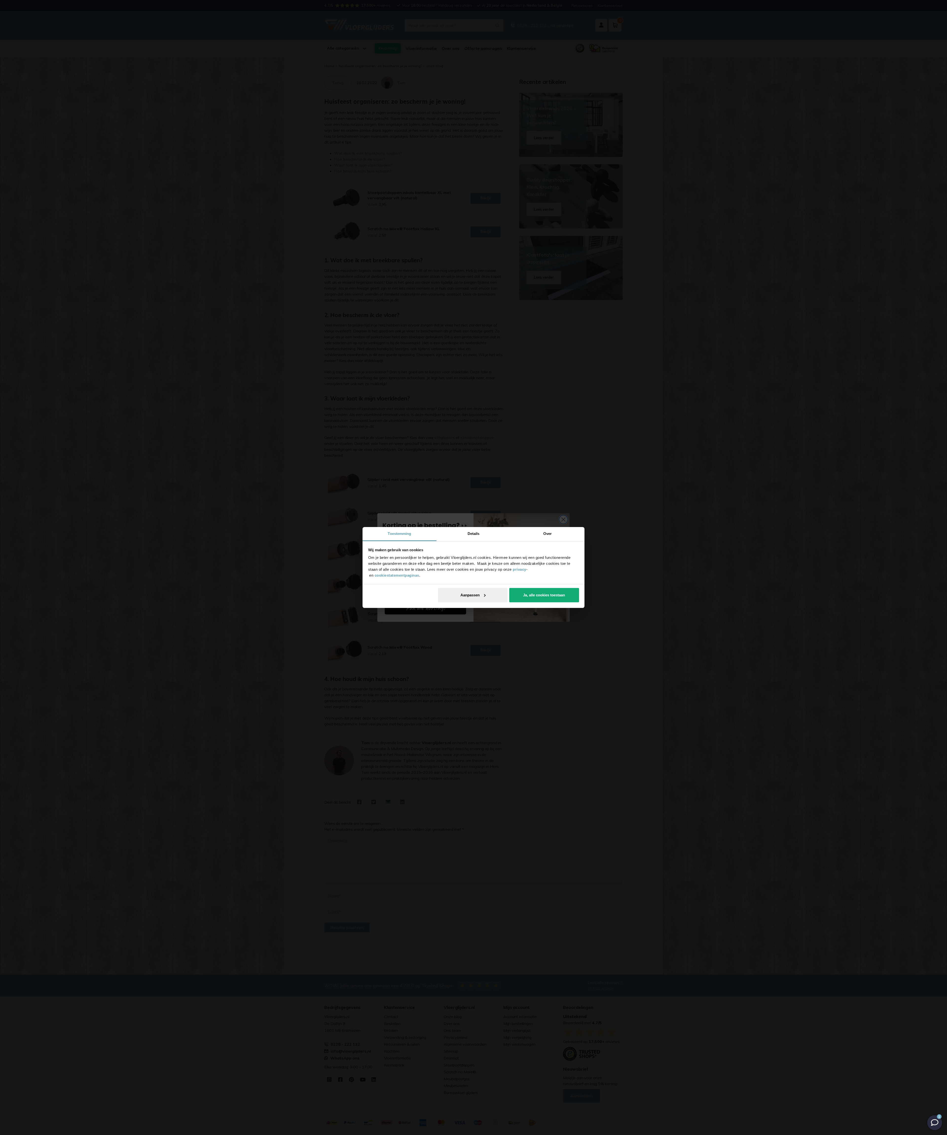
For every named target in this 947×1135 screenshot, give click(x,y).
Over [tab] (547, 533)
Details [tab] (474, 533)
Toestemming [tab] (399, 533)
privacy (519, 569)
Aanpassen (470, 595)
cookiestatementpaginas (397, 575)
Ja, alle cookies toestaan (544, 595)
